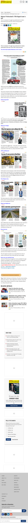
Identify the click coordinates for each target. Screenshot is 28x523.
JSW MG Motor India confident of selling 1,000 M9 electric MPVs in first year (17, 296)
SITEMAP (4, 500)
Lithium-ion (10, 428)
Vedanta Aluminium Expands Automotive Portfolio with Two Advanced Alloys (13, 345)
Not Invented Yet (11, 436)
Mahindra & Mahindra (12, 278)
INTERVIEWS (16, 478)
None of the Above (12, 434)
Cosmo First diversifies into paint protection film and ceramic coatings (16, 289)
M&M (4, 278)
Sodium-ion (10, 430)
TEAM (3, 498)
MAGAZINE (16, 487)
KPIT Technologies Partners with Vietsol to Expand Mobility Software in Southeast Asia (14, 350)
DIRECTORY (16, 491)
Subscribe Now (14, 405)
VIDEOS (15, 482)
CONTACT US (4, 494)
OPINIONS (16, 485)
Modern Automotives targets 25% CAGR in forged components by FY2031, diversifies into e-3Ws (18, 304)
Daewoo (20, 279)
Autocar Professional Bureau (15, 291)
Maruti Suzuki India (7, 282)
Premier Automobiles (22, 278)
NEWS (3, 480)
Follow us (25, 12)
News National (7, 12)
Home (2, 12)
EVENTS (15, 475)
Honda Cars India (14, 281)
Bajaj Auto (15, 279)
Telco (11, 279)
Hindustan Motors (5, 279)
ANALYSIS (16, 480)
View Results (15, 439)
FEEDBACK (4, 496)
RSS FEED (4, 485)
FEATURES (4, 482)
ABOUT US (4, 478)
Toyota (8, 281)
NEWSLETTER (17, 489)
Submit (8, 439)
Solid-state (10, 432)
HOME (3, 475)
